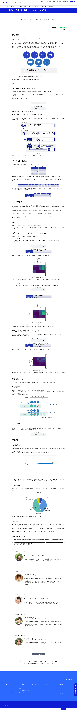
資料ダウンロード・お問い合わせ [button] (75, 689)
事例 (41, 19)
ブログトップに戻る (38, 654)
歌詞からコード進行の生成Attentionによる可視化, (23, 544)
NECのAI (21, 6)
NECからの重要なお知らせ (9, 691)
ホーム (8, 6)
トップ (21, 19)
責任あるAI (43, 20)
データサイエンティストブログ (32, 6)
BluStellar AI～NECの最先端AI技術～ (31, 20)
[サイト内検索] (74, 4)
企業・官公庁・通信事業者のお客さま (23, 688)
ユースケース (46, 19)
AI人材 (25, 6)
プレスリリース (50, 20)
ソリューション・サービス (14, 6)
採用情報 (61, 693)
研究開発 (61, 691)
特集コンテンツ (54, 19)
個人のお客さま (21, 692)
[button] (36, 4)
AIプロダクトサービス (33, 19)
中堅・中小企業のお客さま (23, 690)
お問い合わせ (7, 705)
